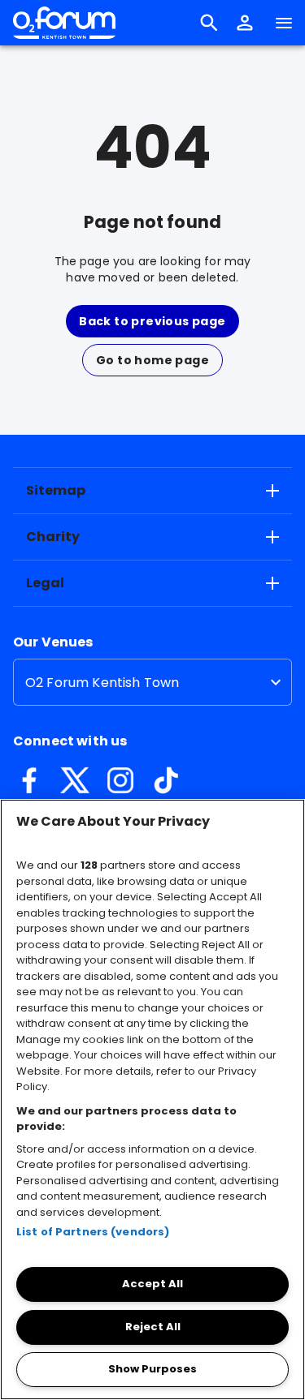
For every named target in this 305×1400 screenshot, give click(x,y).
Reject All (153, 1326)
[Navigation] (284, 22)
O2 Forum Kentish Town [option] (102, 682)
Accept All (152, 1283)
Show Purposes (152, 1368)
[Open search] (209, 22)
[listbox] (152, 682)
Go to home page (152, 360)
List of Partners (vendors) (92, 1231)
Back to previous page (152, 321)
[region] (152, 1099)
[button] (245, 22)
